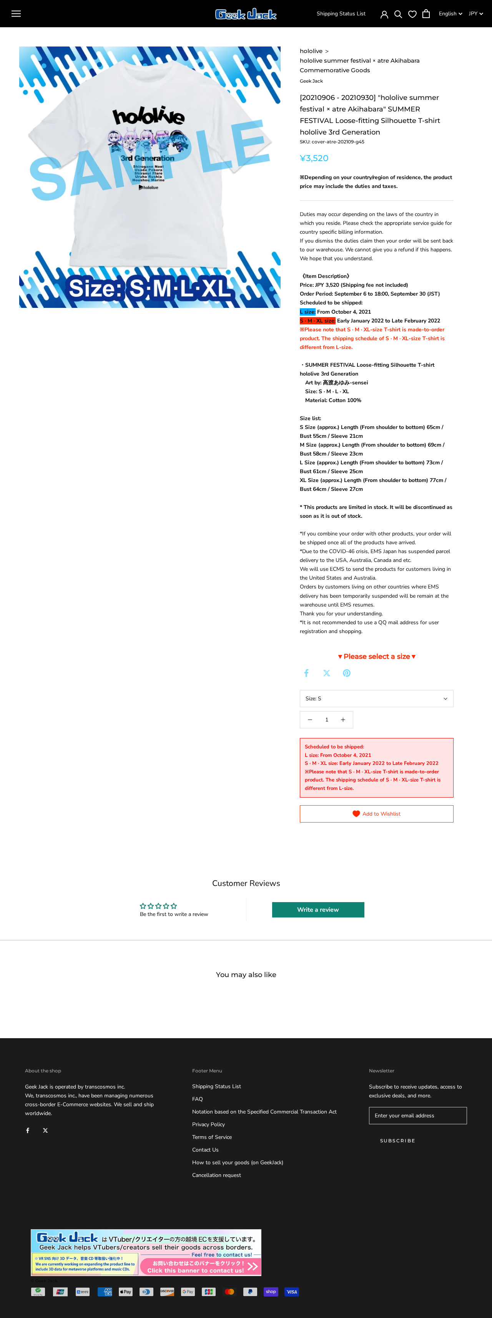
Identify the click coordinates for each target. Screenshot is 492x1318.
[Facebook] (306, 673)
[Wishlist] (412, 14)
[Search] (398, 14)
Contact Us (205, 1149)
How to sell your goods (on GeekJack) (237, 1162)
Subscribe (398, 1140)
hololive (311, 51)
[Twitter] (327, 673)
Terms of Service (212, 1137)
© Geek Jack (44, 1280)
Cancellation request (216, 1175)
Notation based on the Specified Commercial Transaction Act (264, 1111)
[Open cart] (426, 13)
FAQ (197, 1099)
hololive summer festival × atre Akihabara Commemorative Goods (360, 65)
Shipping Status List (341, 13)
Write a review (318, 910)
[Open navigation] (16, 13)
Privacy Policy (208, 1124)
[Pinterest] (347, 673)
